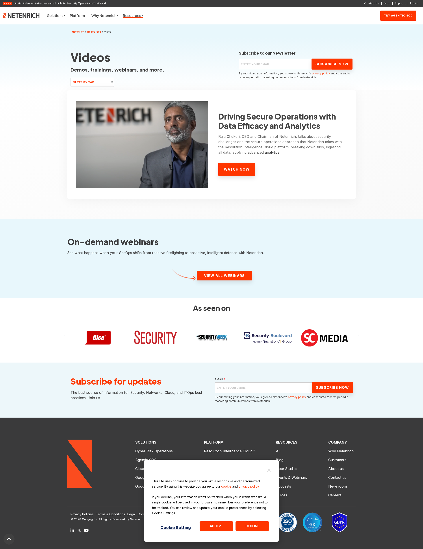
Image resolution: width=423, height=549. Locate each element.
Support (400, 3)
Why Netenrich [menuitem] (341, 451)
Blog (387, 3)
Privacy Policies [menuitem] (82, 514)
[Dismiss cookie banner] (269, 471)
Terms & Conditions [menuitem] (110, 514)
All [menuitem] (278, 451)
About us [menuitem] (336, 468)
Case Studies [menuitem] (286, 468)
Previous (66, 337)
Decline (252, 526)
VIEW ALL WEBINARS (224, 275)
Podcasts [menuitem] (283, 486)
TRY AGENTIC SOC (398, 15)
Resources (94, 31)
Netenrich (78, 31)
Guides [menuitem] (281, 495)
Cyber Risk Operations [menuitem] (154, 451)
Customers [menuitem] (337, 460)
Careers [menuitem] (334, 495)
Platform (77, 15)
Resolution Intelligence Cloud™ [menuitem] (229, 451)
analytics (272, 152)
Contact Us (371, 3)
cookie (226, 486)
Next (356, 337)
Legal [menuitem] (131, 514)
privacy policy (249, 486)
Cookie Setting (175, 527)
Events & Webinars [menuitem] (291, 477)
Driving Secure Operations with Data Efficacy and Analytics (277, 121)
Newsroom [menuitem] (337, 486)
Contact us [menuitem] (337, 477)
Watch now (237, 169)
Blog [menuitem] (279, 460)
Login (413, 3)
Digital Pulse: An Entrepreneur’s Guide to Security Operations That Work (60, 3)
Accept (216, 526)
